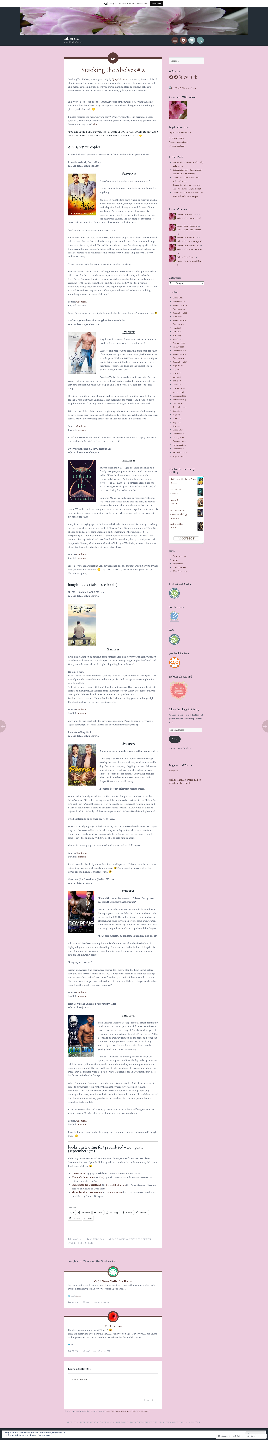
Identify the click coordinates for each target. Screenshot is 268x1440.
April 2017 (177, 426)
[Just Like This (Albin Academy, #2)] (200, 495)
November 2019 (179, 320)
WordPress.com (180, 571)
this (95, 124)
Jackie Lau (174, 483)
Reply (75, 1302)
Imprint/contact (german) (180, 132)
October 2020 (179, 309)
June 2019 (177, 328)
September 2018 (180, 361)
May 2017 (176, 422)
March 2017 (177, 429)
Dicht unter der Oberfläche (86, 1185)
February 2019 (179, 343)
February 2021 (179, 301)
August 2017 (178, 411)
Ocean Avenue (114, 1192)
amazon (82, 430)
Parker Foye (174, 528)
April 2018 (177, 380)
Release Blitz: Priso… (186, 257)
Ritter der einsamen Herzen (87, 1192)
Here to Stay (175, 500)
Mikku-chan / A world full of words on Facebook (185, 781)
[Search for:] (186, 61)
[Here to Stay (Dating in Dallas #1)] (200, 506)
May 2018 (177, 377)
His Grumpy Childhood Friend (183, 479)
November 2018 (179, 354)
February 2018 (179, 388)
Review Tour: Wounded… (188, 245)
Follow (175, 739)
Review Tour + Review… (187, 226)
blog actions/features (126, 1239)
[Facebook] (171, 77)
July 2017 (176, 414)
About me (194, 1422)
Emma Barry (175, 518)
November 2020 (180, 305)
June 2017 (177, 418)
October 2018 (178, 358)
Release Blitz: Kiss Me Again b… (190, 241)
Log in (175, 559)
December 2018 (179, 350)
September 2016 (180, 452)
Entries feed (178, 563)
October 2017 (178, 403)
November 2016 (179, 444)
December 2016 (179, 441)
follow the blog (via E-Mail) (184, 709)
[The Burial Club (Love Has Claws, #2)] (200, 530)
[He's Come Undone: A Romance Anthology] (200, 516)
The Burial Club (176, 524)
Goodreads (82, 301)
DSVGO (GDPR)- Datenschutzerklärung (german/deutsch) (179, 142)
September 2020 (180, 312)
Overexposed (79, 1173)
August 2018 (178, 365)
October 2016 (178, 448)
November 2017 (179, 399)
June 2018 (177, 373)
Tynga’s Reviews (120, 79)
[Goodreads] (190, 77)
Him (101, 1177)
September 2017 (179, 407)
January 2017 (178, 437)
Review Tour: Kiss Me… (187, 237)
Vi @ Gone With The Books (113, 1281)
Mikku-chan (72, 38)
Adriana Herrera (176, 504)
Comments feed (179, 567)
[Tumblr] (195, 77)
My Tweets (173, 770)
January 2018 (178, 392)
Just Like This (175, 489)
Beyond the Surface (116, 1185)
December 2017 (179, 395)
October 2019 (178, 324)
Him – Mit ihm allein (83, 1177)
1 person (78, 1296)
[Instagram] (186, 77)
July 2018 (176, 369)
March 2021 (178, 297)
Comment (148, 1400)
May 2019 (177, 331)
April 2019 (177, 335)
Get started (156, 3)
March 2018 (178, 384)
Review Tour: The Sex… (187, 214)
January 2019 (178, 346)
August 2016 (178, 456)
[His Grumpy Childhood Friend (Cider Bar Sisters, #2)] (200, 484)
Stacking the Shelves (81, 1243)
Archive (71, 1422)
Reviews (146, 1239)
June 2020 (177, 316)
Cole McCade (174, 493)
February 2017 (179, 433)
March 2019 (178, 339)
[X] (181, 77)
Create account (179, 556)
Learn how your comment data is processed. (127, 1411)
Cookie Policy (46, 1435)
